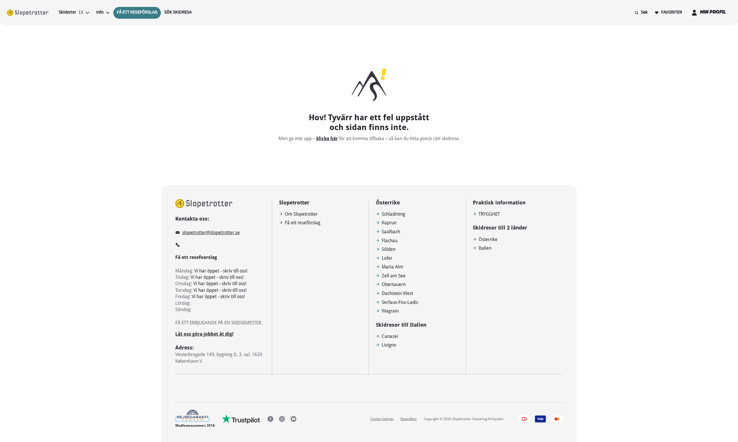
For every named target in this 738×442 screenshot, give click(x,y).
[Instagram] (281, 418)
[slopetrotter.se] (203, 203)
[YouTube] (293, 418)
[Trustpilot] (241, 419)
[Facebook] (270, 418)
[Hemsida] (27, 12)
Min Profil (713, 12)
